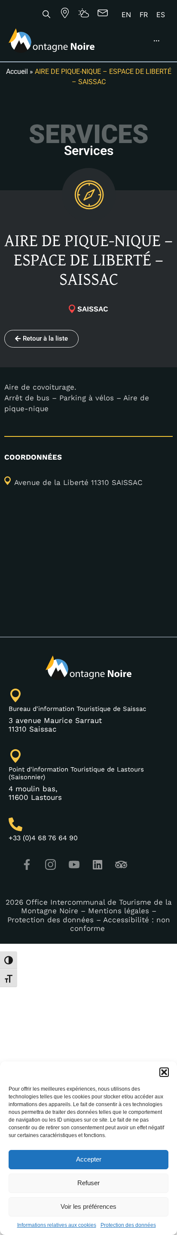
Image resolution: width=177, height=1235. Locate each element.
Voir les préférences (88, 1206)
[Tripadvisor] (121, 864)
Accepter (88, 1159)
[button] (164, 1072)
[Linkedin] (97, 864)
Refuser (88, 1182)
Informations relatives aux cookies (56, 1225)
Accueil (17, 71)
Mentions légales (118, 910)
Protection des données (128, 1225)
